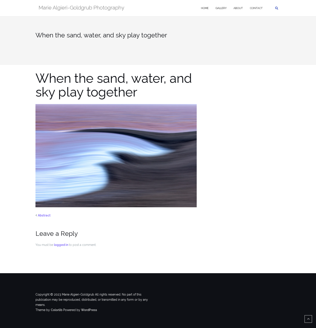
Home (205, 8)
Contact (256, 8)
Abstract (44, 215)
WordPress (89, 310)
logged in (61, 245)
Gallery (221, 8)
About (238, 8)
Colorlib (56, 310)
